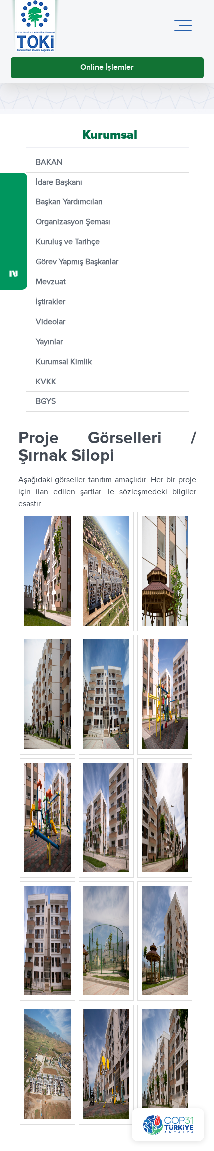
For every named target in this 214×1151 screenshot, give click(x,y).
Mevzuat (51, 282)
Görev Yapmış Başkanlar (77, 262)
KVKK (46, 381)
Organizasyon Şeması (73, 222)
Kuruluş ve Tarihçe (68, 242)
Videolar (50, 322)
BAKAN (49, 162)
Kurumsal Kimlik (64, 362)
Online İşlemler (107, 67)
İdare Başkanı (59, 182)
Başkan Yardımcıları (69, 202)
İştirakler (50, 302)
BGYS (46, 401)
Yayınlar (49, 342)
